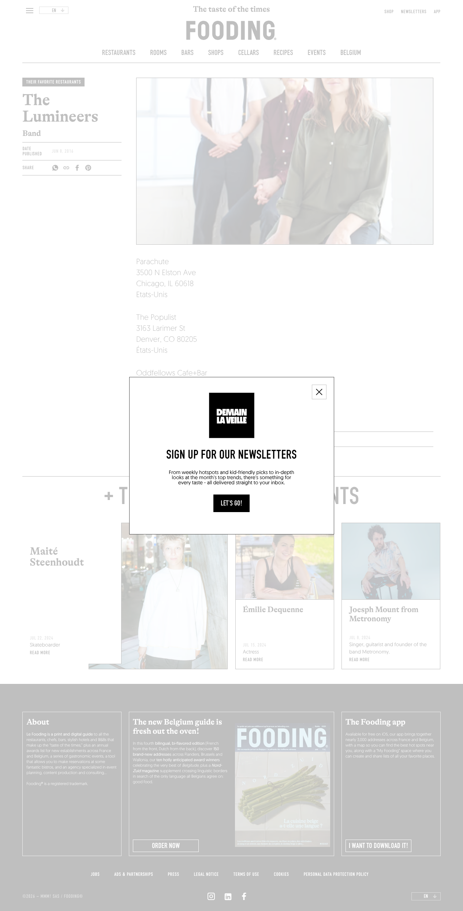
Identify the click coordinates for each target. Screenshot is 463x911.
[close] (319, 392)
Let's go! (231, 503)
